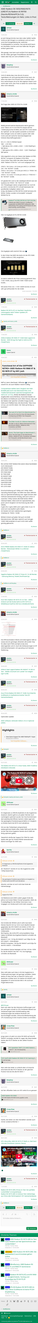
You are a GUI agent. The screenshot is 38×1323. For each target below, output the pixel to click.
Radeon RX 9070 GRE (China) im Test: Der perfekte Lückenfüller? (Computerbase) (18, 1191)
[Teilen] (32, 35)
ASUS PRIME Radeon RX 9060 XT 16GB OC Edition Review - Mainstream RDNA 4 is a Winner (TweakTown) (18, 549)
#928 (35, 101)
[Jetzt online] (5, 302)
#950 (35, 1186)
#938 (35, 690)
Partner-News (14, 1246)
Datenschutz (28, 1316)
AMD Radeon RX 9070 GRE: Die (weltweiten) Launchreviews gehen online (20, 1254)
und (10, 321)
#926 (35, 35)
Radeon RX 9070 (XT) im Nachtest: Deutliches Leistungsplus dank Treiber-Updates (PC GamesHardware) (16, 312)
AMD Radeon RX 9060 (9, 1096)
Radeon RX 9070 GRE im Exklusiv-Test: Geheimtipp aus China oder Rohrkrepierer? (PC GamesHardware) (18, 1195)
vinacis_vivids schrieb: (8, 361)
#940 (35, 762)
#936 (35, 619)
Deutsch (7, 1313)
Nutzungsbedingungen (16, 1316)
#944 (35, 969)
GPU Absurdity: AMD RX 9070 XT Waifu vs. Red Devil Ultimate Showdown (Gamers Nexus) (18, 1142)
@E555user (5, 1005)
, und (13, 797)
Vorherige (11, 23)
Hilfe (34, 1316)
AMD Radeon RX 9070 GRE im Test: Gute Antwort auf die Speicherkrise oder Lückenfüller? (21, 1241)
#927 (35, 72)
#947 (35, 1087)
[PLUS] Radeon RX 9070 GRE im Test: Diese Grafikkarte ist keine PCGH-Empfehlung (20, 1289)
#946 (35, 1033)
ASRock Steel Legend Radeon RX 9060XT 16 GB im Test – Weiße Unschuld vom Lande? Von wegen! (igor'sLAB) (18, 671)
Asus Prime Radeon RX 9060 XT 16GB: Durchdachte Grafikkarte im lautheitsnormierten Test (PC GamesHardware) (18, 695)
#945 (35, 1002)
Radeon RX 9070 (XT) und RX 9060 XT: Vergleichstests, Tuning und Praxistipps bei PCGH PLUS (20, 1276)
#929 (35, 307)
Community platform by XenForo (16, 1321)
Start (2, 1318)
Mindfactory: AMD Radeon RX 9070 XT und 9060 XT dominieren (19, 1265)
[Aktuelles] (32, 2)
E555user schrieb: (7, 861)
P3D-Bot (7, 1246)
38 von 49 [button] (19, 23)
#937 (35, 666)
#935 (35, 596)
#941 (35, 809)
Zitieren (35, 60)
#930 (35, 334)
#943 (35, 919)
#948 (35, 1116)
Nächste (27, 23)
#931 (35, 357)
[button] (3, 1214)
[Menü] (2, 2)
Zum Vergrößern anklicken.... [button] (19, 377)
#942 (35, 857)
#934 (35, 571)
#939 (35, 713)
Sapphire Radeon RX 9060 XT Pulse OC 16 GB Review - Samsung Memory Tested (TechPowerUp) (19, 575)
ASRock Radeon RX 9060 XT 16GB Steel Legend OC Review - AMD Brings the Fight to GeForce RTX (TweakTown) (18, 340)
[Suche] (36, 2)
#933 (35, 543)
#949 (35, 1138)
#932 (35, 460)
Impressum (4, 1316)
